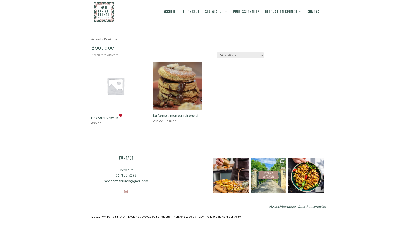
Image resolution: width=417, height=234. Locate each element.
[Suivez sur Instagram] (125, 191)
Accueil (169, 12)
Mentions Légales (184, 216)
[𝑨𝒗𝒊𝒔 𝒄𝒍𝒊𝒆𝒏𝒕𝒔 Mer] (193, 175)
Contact (314, 12)
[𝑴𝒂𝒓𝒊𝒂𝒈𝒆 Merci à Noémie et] (268, 175)
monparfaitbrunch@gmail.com (126, 181)
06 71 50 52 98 (126, 175)
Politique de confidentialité (223, 216)
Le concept (190, 12)
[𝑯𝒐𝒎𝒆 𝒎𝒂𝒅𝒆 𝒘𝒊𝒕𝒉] (306, 175)
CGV (201, 216)
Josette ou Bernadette (156, 216)
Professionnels (246, 12)
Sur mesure (214, 12)
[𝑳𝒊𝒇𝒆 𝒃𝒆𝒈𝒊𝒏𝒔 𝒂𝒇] (231, 175)
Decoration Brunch (281, 12)
